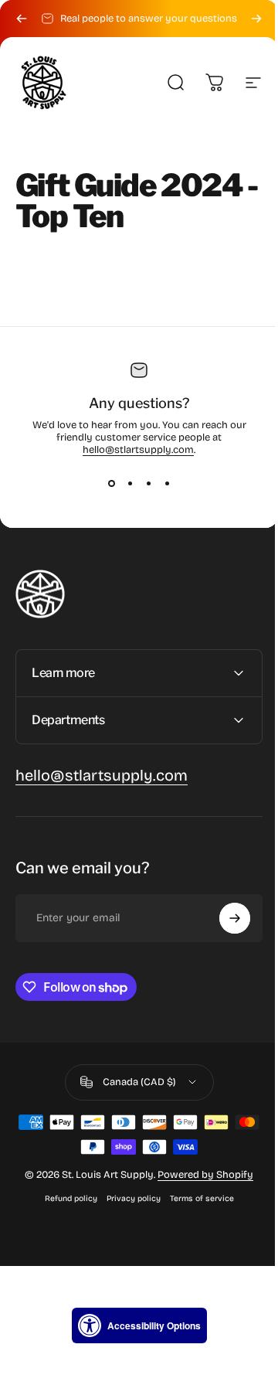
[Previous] (22, 18)
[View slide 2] (129, 484)
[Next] (256, 18)
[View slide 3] (148, 484)
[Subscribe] (223, 918)
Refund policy (65, 1198)
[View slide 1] (111, 484)
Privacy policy (127, 1198)
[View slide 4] (167, 484)
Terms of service (196, 1198)
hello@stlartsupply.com (138, 450)
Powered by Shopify (200, 1175)
